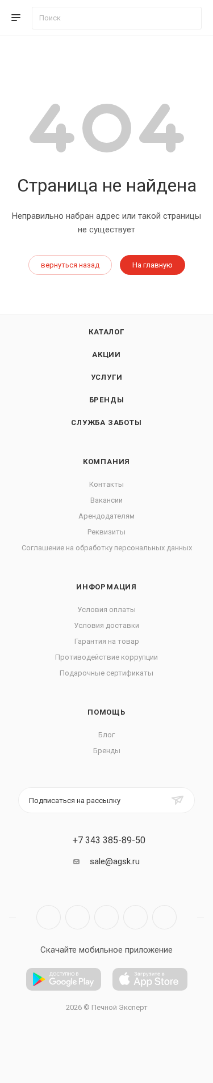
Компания (106, 461)
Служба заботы (106, 422)
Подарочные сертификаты (106, 673)
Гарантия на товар (106, 641)
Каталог (106, 332)
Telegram (77, 917)
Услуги (107, 377)
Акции (106, 354)
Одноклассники (135, 917)
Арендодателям (106, 516)
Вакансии (106, 500)
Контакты (106, 484)
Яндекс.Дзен (164, 917)
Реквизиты (106, 532)
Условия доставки (106, 625)
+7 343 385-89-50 (109, 840)
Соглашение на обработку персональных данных (107, 547)
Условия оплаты (106, 609)
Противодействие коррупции (106, 657)
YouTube (106, 917)
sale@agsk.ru (115, 861)
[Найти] (188, 18)
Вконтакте (48, 917)
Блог (106, 735)
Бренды (106, 400)
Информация (106, 587)
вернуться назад (70, 265)
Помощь (106, 712)
